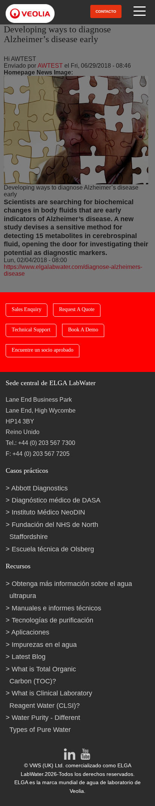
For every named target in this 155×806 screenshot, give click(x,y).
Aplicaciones (30, 632)
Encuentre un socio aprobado (42, 350)
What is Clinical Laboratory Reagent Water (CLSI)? (50, 699)
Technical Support (31, 329)
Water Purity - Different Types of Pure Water (44, 723)
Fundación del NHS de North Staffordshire (53, 530)
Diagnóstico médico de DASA (56, 500)
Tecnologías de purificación (52, 620)
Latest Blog (29, 656)
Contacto (106, 11)
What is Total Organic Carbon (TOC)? (42, 675)
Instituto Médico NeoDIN (48, 512)
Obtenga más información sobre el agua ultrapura (70, 590)
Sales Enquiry (26, 309)
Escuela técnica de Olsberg (53, 549)
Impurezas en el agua (44, 644)
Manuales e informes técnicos (56, 608)
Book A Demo (83, 329)
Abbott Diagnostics (39, 488)
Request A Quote (76, 309)
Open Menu (140, 11)
